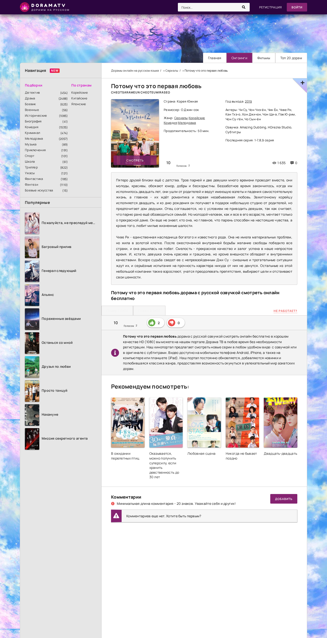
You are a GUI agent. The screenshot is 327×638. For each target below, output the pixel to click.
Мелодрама (34, 138)
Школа (30, 161)
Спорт (29, 156)
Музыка (31, 144)
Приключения (35, 150)
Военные (32, 110)
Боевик (30, 104)
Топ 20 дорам (291, 58)
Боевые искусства (39, 190)
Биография (33, 121)
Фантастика (34, 179)
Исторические (36, 115)
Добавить (284, 499)
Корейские (79, 92)
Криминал (32, 133)
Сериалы (181, 118)
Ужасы (30, 173)
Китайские (79, 98)
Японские (78, 104)
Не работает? (285, 311)
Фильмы (263, 58)
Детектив (32, 92)
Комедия (31, 127)
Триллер (31, 167)
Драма (30, 98)
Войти (297, 7)
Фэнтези (31, 184)
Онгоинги (239, 58)
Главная (214, 58)
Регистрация (270, 7)
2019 (248, 101)
